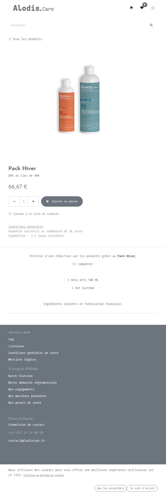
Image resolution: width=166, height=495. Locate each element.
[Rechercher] (151, 25)
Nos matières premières (27, 396)
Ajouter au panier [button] (64, 201)
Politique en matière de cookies (44, 475)
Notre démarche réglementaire (32, 383)
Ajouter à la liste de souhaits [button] (36, 214)
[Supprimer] (14, 201)
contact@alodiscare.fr (26, 441)
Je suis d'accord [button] (142, 488)
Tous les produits (27, 39)
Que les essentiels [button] (110, 488)
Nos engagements (21, 389)
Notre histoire (20, 376)
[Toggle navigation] (153, 8)
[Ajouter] (33, 201)
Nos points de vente (24, 403)
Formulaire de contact (26, 425)
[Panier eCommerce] (131, 7)
